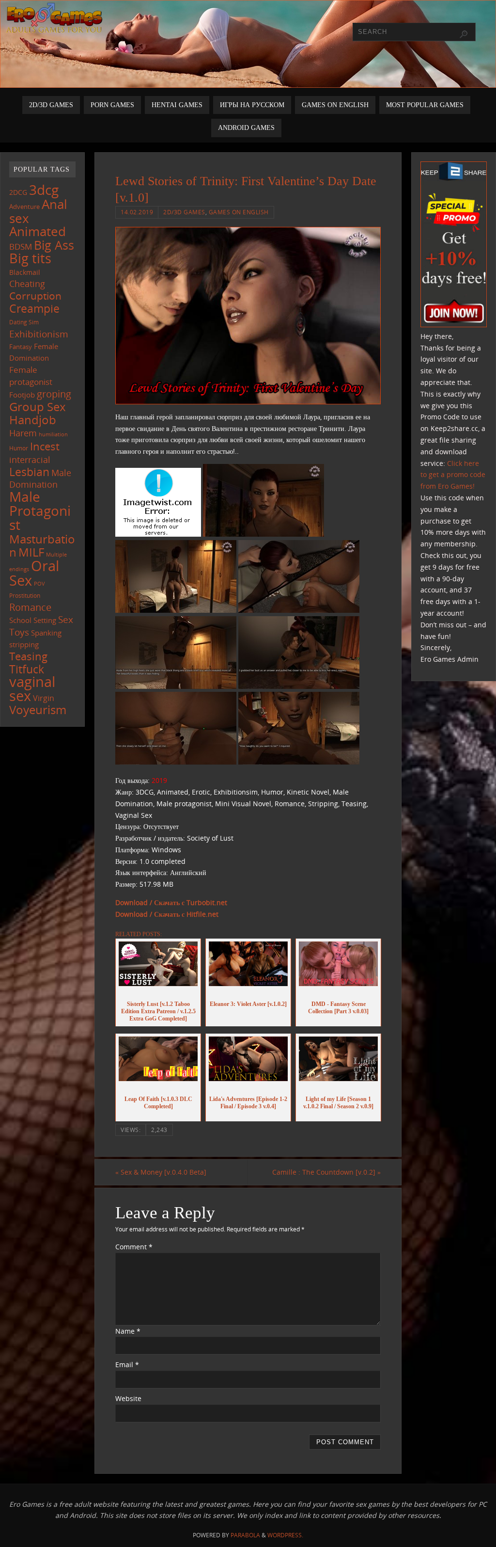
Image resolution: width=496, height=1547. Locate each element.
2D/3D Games (184, 212)
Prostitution (24, 595)
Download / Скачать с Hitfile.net (166, 914)
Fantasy (20, 346)
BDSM (20, 246)
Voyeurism (37, 710)
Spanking (46, 633)
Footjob (22, 394)
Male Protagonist (40, 510)
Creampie (34, 308)
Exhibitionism (38, 334)
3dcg (44, 189)
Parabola (245, 1535)
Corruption (35, 295)
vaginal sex (32, 688)
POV (39, 583)
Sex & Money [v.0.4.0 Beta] (160, 1172)
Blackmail (24, 272)
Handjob (32, 420)
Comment (134, 1246)
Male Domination (40, 479)
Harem (23, 433)
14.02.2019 (137, 212)
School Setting (32, 620)
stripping (24, 644)
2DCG (18, 192)
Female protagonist (30, 375)
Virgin (43, 697)
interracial (29, 459)
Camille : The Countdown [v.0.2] (326, 1172)
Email (127, 1364)
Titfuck (26, 669)
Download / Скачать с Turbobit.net (171, 902)
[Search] (463, 34)
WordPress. (285, 1535)
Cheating (27, 283)
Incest (45, 446)
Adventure (24, 206)
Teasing (28, 656)
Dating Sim (24, 322)
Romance (30, 607)
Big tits (30, 258)
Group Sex (37, 407)
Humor (18, 448)
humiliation (53, 434)
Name (127, 1331)
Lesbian (29, 471)
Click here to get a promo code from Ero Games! (452, 475)
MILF (31, 552)
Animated (37, 231)
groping (54, 393)
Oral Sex (34, 573)
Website (128, 1398)
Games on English (239, 212)
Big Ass (54, 245)
